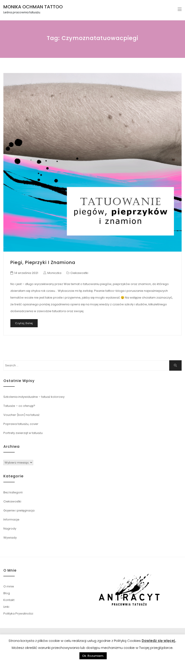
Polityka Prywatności (18, 613)
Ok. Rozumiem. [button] (93, 656)
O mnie (8, 586)
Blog (6, 593)
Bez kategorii (13, 492)
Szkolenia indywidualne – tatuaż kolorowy (34, 397)
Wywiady (10, 537)
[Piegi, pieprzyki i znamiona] (92, 162)
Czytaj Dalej (24, 323)
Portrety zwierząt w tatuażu (23, 433)
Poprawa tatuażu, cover (20, 424)
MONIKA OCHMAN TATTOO (33, 7)
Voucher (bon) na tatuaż (21, 415)
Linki (6, 607)
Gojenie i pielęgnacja (19, 510)
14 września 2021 (26, 273)
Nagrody (9, 528)
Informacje (11, 519)
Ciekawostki (79, 273)
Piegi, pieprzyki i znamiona (42, 262)
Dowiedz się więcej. (159, 640)
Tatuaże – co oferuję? (19, 406)
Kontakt (8, 600)
